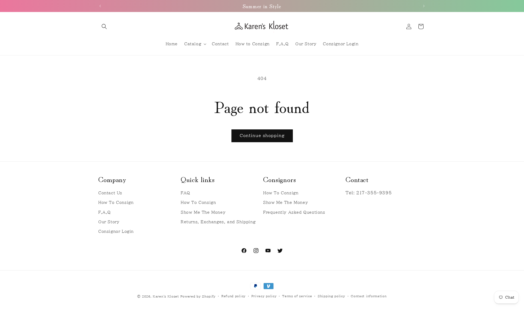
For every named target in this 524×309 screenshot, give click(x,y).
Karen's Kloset (166, 296)
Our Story (108, 222)
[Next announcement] (424, 6)
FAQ (185, 193)
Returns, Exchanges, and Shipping (218, 222)
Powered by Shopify (198, 296)
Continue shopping (262, 135)
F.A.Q (104, 212)
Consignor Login (116, 231)
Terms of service (297, 296)
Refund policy (233, 296)
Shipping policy (331, 296)
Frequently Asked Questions (294, 212)
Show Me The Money (203, 212)
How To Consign (115, 203)
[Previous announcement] (100, 6)
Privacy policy (264, 296)
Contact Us (110, 193)
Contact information (368, 296)
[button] (104, 26)
